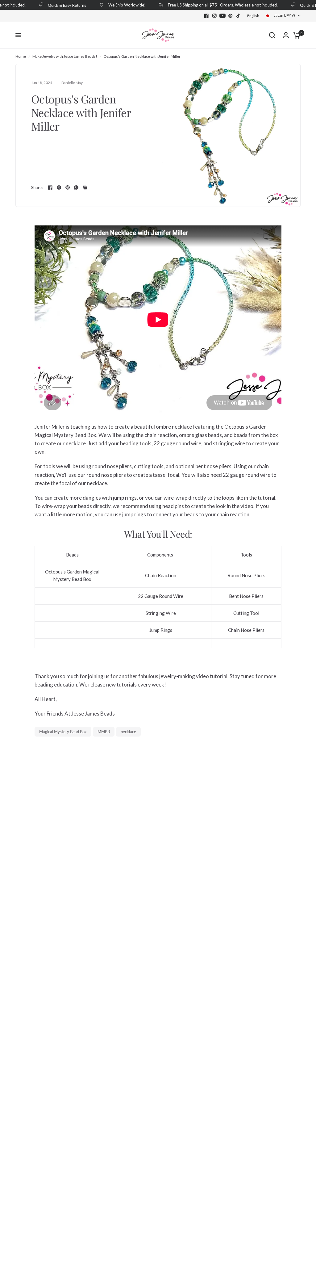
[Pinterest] (231, 16)
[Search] (272, 35)
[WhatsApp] (76, 187)
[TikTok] (239, 16)
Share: (37, 188)
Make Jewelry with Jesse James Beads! (64, 56)
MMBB (104, 731)
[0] (295, 35)
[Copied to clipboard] (85, 187)
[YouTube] (222, 16)
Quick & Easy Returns (62, 5)
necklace (128, 731)
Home (20, 56)
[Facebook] (206, 16)
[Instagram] (214, 16)
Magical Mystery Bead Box (63, 731)
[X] (59, 187)
